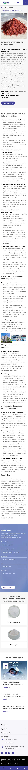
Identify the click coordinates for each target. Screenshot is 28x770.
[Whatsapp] (3, 768)
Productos (10, 7)
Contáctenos (5, 737)
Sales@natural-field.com (11, 739)
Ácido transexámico (14, 622)
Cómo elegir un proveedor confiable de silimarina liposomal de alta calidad (13, 695)
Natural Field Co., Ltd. (19, 759)
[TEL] (17, 768)
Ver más (6, 687)
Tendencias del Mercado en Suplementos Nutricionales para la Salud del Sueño (13, 683)
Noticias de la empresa (14, 657)
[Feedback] (24, 768)
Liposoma (4, 729)
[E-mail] (10, 768)
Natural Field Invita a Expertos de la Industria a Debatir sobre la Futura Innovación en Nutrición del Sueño (14, 708)
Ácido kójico (14, 645)
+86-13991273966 (9, 743)
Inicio (4, 7)
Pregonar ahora (8, 103)
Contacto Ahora (8, 587)
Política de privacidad (14, 764)
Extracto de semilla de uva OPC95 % (12, 10)
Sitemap (3, 764)
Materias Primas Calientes (9, 9)
